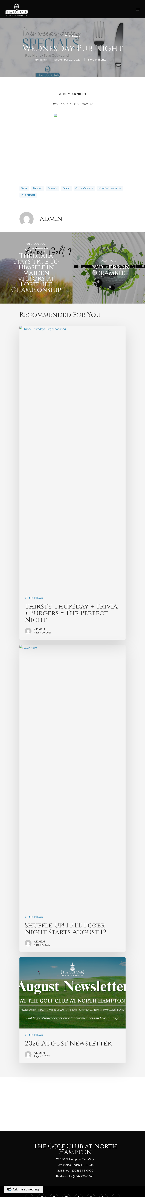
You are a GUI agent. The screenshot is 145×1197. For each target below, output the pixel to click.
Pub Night (28, 195)
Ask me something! (26, 1189)
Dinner (52, 188)
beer (24, 188)
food (66, 188)
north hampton (109, 188)
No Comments (97, 59)
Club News (72, 36)
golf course (84, 188)
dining (37, 188)
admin (43, 59)
